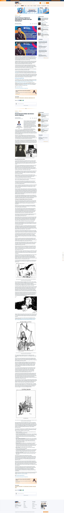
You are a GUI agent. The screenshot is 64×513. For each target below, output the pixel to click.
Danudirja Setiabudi (26, 486)
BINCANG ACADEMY (17, 16)
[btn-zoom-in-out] (30, 23)
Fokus (48, 5)
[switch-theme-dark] (42, 3)
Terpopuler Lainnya (45, 141)
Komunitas (34, 5)
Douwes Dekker (20, 486)
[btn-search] (40, 3)
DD (23, 486)
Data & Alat (38, 5)
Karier (33, 507)
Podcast (20, 15)
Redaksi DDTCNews (18, 117)
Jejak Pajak (16, 486)
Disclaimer (33, 505)
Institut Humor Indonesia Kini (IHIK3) (22, 473)
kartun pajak (34, 486)
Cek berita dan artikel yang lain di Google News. (21, 88)
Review (31, 5)
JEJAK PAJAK (17, 112)
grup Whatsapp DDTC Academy (21, 82)
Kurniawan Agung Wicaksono (20, 475)
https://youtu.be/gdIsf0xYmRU (19, 78)
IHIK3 (15, 487)
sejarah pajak (30, 486)
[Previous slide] (15, 10)
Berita (25, 5)
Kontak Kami (33, 506)
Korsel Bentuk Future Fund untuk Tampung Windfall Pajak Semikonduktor (19, 0)
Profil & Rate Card (34, 508)
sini (23, 76)
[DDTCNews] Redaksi (18, 23)
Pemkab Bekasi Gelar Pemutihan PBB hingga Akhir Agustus (57, 0)
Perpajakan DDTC (43, 5)
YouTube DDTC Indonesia (26, 84)
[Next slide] (48, 10)
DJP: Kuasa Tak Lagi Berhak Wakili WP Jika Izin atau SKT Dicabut (44, 0)
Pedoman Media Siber (34, 504)
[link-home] (15, 5)
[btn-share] (34, 23)
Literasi (28, 5)
